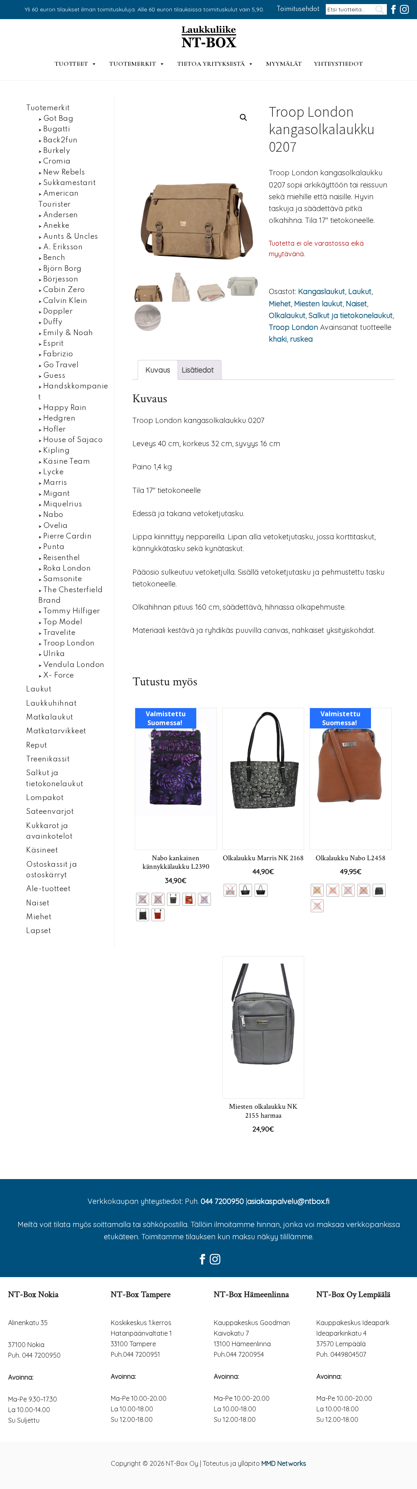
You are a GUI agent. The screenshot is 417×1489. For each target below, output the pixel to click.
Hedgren (59, 418)
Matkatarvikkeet (56, 731)
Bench (54, 258)
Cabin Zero (64, 290)
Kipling (56, 450)
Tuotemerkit (132, 64)
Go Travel (61, 365)
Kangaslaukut (321, 291)
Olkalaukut (287, 315)
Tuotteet (71, 64)
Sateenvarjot (50, 811)
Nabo (53, 515)
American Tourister (58, 199)
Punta (54, 547)
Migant (56, 493)
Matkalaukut (49, 717)
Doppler (58, 311)
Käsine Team (66, 461)
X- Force (58, 675)
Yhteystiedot (338, 64)
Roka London (67, 568)
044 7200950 (222, 1201)
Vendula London (74, 665)
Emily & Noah (68, 333)
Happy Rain (65, 408)
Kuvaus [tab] (157, 370)
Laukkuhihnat (51, 703)
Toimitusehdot (298, 9)
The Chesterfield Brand (70, 595)
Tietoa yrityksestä (211, 64)
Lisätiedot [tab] (198, 370)
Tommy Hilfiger (71, 611)
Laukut (359, 291)
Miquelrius (62, 504)
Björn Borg (62, 269)
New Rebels (64, 172)
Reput (36, 745)
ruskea (301, 339)
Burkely (56, 151)
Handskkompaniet (73, 392)
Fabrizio (58, 354)
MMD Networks (283, 1463)
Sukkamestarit (69, 183)
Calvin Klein (65, 301)
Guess (54, 375)
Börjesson (61, 279)
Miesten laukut (318, 303)
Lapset (38, 931)
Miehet (280, 303)
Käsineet (42, 850)
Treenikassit (48, 759)
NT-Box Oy (208, 37)
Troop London (293, 327)
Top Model (63, 622)
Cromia (57, 161)
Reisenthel (61, 558)
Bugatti (56, 129)
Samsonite (62, 579)
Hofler (54, 429)
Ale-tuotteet (48, 889)
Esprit (53, 343)
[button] (243, 117)
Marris (55, 482)
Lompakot (45, 798)
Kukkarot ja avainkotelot (49, 831)
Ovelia (55, 526)
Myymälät (284, 64)
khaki (278, 339)
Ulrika (54, 654)
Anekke (56, 225)
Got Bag (58, 118)
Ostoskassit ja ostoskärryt (51, 870)
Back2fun (60, 140)
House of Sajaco (73, 440)
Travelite (59, 633)
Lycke (53, 472)
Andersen (60, 215)
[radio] (142, 899)
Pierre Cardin (67, 536)
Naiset (356, 303)
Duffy (53, 322)
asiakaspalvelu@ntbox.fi (288, 1201)
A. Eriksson (63, 247)
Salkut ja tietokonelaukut (351, 315)
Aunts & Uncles (70, 236)
